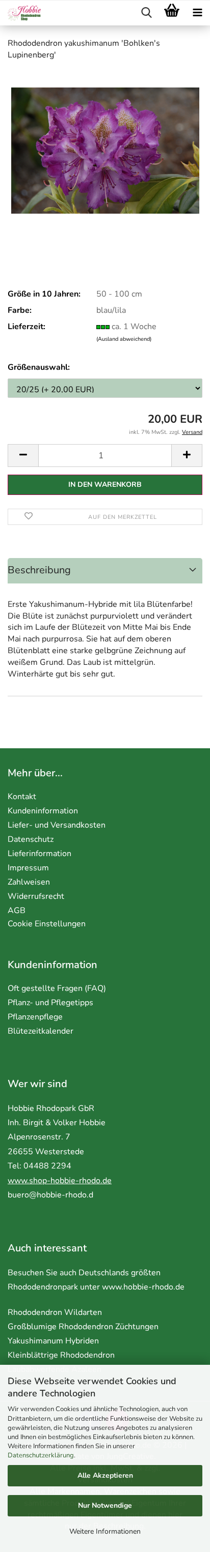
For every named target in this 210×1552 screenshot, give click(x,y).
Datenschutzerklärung (41, 1455)
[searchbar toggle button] (146, 13)
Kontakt (22, 796)
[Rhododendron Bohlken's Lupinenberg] (105, 146)
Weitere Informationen (105, 1531)
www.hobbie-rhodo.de (143, 1287)
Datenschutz (31, 839)
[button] (23, 455)
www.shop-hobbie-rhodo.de (60, 1180)
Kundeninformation (43, 810)
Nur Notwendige (105, 1505)
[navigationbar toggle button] (197, 13)
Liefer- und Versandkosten (57, 825)
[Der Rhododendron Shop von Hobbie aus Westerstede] (20, 13)
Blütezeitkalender (40, 1031)
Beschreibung (39, 570)
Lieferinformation (39, 853)
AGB (16, 910)
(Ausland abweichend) (123, 339)
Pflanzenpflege (35, 1016)
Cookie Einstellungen (47, 923)
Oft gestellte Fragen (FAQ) (57, 988)
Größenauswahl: (39, 367)
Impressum (28, 867)
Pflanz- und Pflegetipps (50, 1002)
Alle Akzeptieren (105, 1475)
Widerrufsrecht (36, 896)
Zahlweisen (29, 882)
